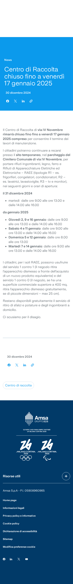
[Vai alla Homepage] (36, 436)
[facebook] (8, 101)
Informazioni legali (13, 508)
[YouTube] (26, 558)
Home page (9, 500)
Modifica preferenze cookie (19, 546)
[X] (19, 558)
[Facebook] (4, 558)
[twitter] (15, 101)
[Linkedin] (11, 558)
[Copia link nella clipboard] (31, 101)
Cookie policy (11, 523)
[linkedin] (23, 101)
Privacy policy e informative (19, 515)
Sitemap (8, 539)
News (8, 60)
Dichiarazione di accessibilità (20, 531)
